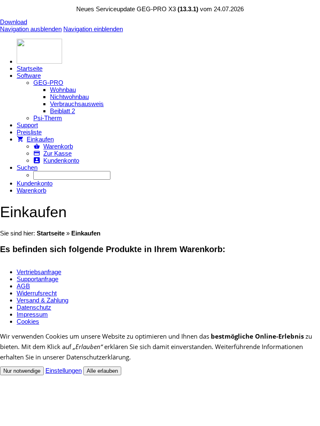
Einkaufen (85, 233)
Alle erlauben (102, 371)
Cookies (28, 321)
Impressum (32, 314)
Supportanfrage (37, 278)
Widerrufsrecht (37, 293)
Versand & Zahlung (42, 300)
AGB (23, 286)
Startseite (51, 233)
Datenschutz (34, 307)
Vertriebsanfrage (39, 271)
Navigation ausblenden (31, 28)
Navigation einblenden (93, 28)
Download (13, 21)
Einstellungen (63, 370)
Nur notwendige (21, 371)
